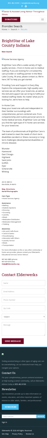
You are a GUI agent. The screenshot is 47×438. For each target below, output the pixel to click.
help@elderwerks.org (30, 3)
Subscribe (10, 407)
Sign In (4, 422)
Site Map (5, 434)
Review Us (30, 434)
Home (4, 29)
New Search (7, 52)
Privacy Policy (17, 434)
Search (14, 29)
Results (24, 29)
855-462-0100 (13, 3)
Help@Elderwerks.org (10, 264)
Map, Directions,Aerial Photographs (10, 190)
